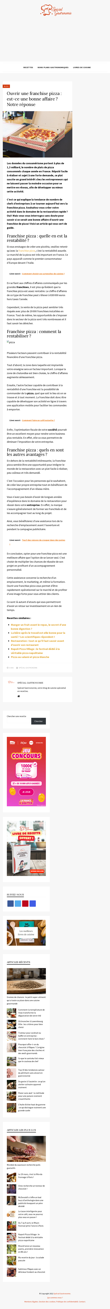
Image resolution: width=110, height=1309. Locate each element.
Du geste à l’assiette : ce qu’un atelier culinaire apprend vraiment (31, 1084)
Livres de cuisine (82, 67)
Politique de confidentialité (67, 1301)
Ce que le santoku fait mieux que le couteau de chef (31, 1060)
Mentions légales (31, 1301)
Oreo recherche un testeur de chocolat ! (31, 1187)
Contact (82, 1301)
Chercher (38, 721)
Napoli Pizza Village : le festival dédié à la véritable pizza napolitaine (30, 1237)
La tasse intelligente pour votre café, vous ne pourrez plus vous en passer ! (30, 1214)
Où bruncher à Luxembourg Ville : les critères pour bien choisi (30, 1024)
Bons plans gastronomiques (53, 67)
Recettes (28, 67)
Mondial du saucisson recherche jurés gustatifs (23, 1166)
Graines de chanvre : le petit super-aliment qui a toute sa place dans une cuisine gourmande (26, 1000)
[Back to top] (107, 1306)
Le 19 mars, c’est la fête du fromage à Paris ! (30, 1175)
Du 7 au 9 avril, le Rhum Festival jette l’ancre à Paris (30, 1224)
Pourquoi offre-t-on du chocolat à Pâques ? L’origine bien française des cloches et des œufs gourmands (31, 1049)
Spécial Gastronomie (28, 668)
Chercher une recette (16, 716)
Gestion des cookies (47, 1301)
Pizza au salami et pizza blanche (30, 657)
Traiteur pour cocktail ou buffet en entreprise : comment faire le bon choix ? (31, 1035)
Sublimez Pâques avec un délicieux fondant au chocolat (31, 1270)
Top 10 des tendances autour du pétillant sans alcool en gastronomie (31, 1073)
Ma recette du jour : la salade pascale (31, 1259)
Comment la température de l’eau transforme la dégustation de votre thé (31, 1012)
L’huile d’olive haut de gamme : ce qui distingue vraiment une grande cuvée (32, 1107)
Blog (6, 86)
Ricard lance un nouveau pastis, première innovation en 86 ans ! (31, 1249)
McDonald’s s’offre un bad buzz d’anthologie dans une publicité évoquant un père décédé (30, 1201)
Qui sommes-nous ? (55, 1297)
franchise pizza (27, 250)
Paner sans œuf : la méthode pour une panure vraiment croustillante (31, 1096)
